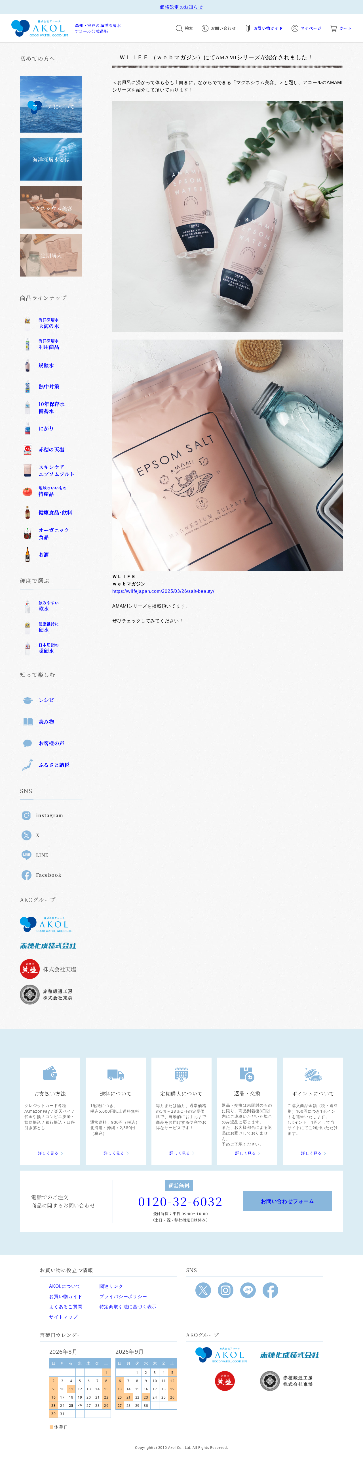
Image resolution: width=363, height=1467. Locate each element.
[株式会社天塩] (224, 1381)
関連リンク (111, 1286)
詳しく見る (48, 1153)
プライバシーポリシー (123, 1296)
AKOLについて (65, 1286)
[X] (203, 1290)
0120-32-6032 (180, 1200)
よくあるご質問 (66, 1306)
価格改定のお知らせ (181, 7)
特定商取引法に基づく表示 (128, 1306)
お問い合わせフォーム (287, 1201)
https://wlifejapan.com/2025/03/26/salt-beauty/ (163, 591)
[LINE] (248, 1290)
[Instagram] (225, 1290)
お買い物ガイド (66, 1296)
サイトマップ (63, 1317)
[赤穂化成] (289, 1355)
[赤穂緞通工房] (289, 1381)
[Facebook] (270, 1290)
